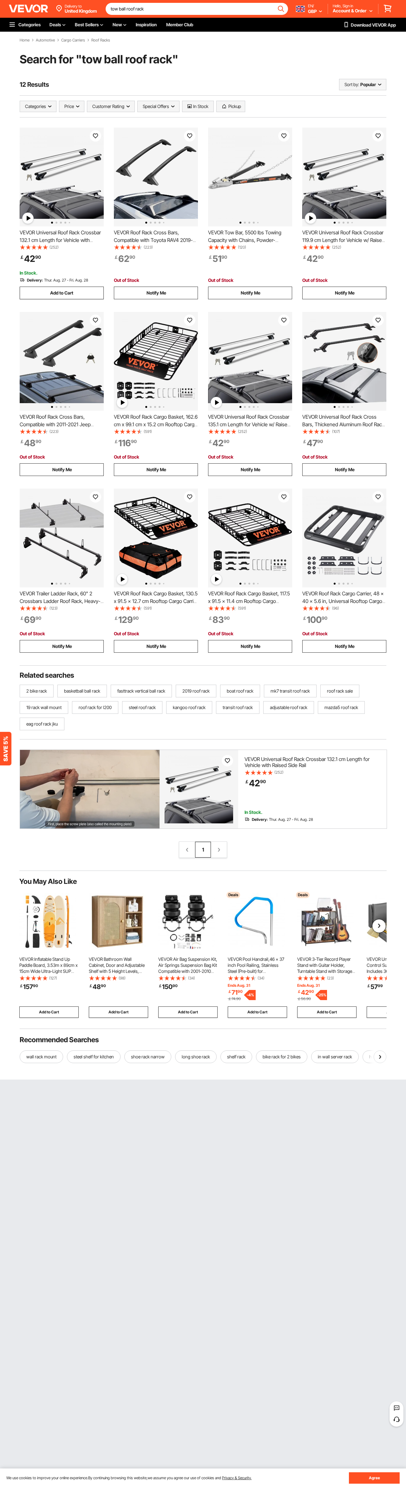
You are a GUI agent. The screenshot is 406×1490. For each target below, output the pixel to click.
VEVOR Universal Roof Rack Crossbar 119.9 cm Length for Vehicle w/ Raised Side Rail (343, 240)
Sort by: (351, 84)
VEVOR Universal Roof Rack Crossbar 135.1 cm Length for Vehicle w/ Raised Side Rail (249, 424)
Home (24, 40)
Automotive (45, 40)
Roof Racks (100, 40)
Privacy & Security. (237, 1477)
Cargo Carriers (73, 40)
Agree (374, 1477)
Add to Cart (61, 292)
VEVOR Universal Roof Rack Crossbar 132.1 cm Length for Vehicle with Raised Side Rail (60, 240)
